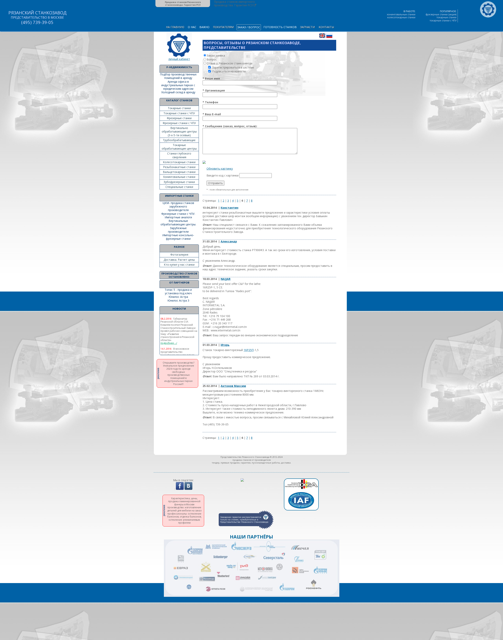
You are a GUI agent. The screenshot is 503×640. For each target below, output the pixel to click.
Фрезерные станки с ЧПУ (179, 123)
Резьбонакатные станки (179, 167)
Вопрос (212, 59)
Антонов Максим (233, 386)
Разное (179, 247)
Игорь (225, 345)
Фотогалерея (179, 254)
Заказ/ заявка (216, 55)
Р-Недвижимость (179, 67)
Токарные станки (179, 108)
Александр (229, 241)
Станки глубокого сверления (179, 155)
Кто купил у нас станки (179, 264)
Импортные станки (179, 195)
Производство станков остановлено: (179, 275)
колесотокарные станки (401, 17)
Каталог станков (179, 100)
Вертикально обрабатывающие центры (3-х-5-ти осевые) (179, 131)
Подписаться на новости (228, 71)
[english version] (322, 37)
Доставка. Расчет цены (179, 259)
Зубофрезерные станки (179, 182)
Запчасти (307, 27)
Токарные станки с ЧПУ (179, 113)
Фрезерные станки (179, 118)
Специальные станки (179, 187)
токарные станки (446, 17)
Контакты (326, 27)
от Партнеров (179, 282)
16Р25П (249, 350)
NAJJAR (225, 279)
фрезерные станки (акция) (441, 14)
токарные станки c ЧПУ (443, 20)
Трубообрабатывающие (179, 140)
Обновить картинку (220, 168)
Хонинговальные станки (179, 177)
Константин (229, 207)
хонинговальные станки (401, 14)
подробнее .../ (169, 343)
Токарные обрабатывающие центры (179, 146)
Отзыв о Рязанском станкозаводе (229, 63)
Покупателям (223, 27)
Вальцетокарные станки (179, 172)
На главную (175, 27)
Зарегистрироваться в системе (232, 67)
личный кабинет (179, 59)
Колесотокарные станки (179, 162)
